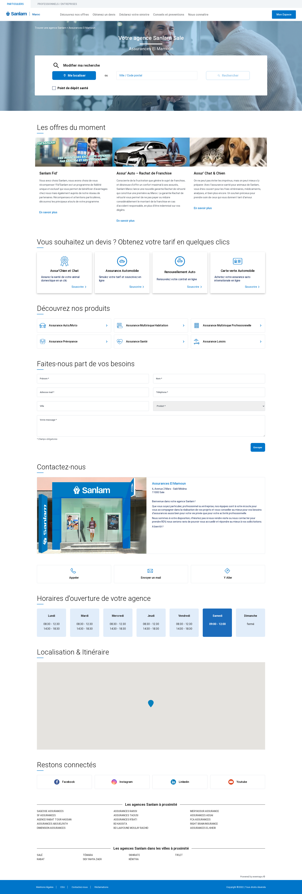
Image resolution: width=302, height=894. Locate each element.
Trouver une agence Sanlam (50, 28)
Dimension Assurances (51, 828)
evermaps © (259, 876)
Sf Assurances (46, 815)
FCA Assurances (200, 819)
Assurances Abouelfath (52, 823)
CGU (62, 887)
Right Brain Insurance (204, 823)
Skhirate (134, 855)
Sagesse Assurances (50, 811)
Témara (88, 855)
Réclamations (101, 887)
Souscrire (77, 286)
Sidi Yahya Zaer (92, 859)
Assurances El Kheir (203, 828)
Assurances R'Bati (125, 819)
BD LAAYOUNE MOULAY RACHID (131, 828)
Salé (40, 855)
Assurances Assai (201, 815)
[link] (74, 325)
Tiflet (179, 855)
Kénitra (134, 859)
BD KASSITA (120, 823)
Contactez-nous (80, 887)
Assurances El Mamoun (82, 28)
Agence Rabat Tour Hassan (54, 819)
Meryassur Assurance (204, 811)
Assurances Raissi (125, 811)
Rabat (41, 859)
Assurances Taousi (126, 815)
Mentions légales (44, 887)
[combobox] (156, 75)
